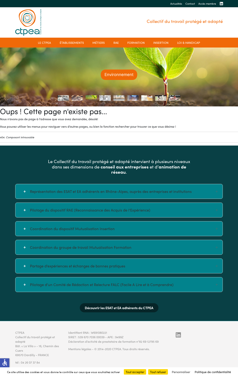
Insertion (160, 42)
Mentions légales (79, 349)
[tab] (63, 98)
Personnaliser (181, 372)
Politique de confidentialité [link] (213, 372)
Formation (136, 42)
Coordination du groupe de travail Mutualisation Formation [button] (80, 247)
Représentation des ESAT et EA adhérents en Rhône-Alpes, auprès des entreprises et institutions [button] (111, 191)
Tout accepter (135, 372)
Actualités (176, 3)
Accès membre (207, 3)
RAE (116, 42)
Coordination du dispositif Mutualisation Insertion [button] (72, 228)
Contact (190, 3)
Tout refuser (158, 372)
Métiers (98, 42)
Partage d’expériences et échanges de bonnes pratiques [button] (77, 266)
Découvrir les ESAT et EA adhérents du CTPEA (119, 307)
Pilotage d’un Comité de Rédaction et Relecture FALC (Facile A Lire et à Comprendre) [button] (101, 284)
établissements (72, 42)
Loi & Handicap (188, 42)
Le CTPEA (44, 42)
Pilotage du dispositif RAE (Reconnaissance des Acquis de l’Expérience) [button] (90, 210)
